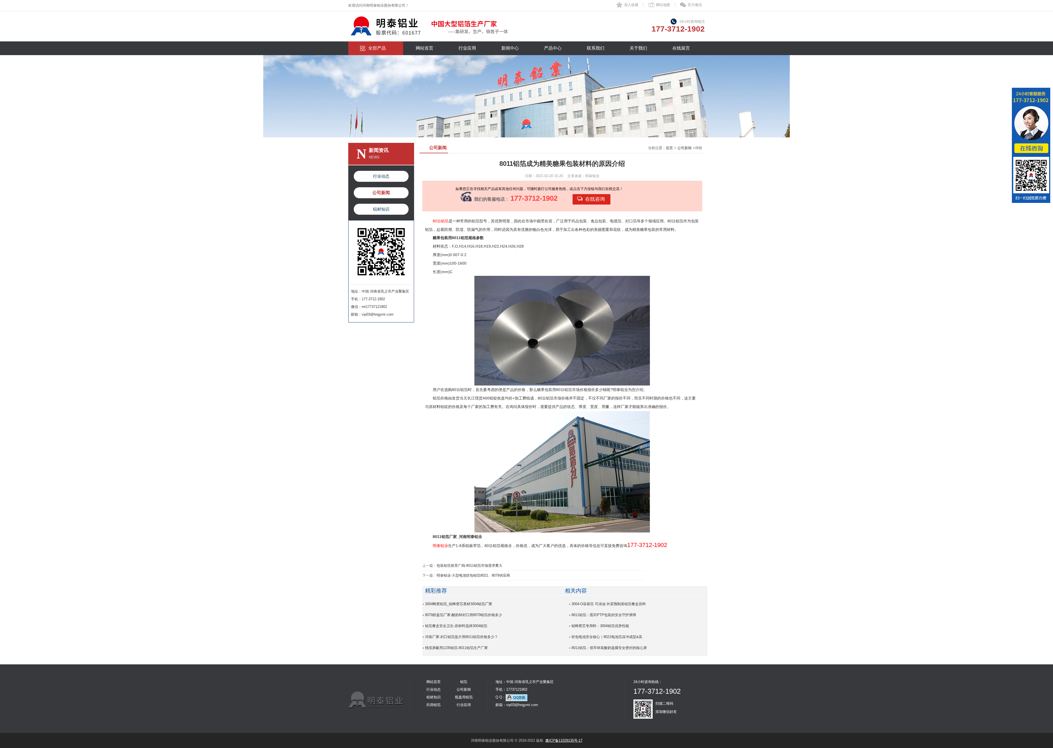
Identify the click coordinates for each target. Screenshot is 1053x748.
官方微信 (695, 5)
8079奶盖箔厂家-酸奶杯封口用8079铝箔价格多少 (463, 615)
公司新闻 (381, 192)
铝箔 (463, 682)
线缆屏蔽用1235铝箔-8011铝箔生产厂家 (456, 648)
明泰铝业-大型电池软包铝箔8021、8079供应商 (473, 575)
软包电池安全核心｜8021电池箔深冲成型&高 (606, 637)
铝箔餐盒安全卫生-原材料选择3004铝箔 (456, 626)
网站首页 (424, 48)
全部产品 (377, 48)
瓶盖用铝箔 (464, 697)
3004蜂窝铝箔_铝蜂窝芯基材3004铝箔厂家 (458, 604)
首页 (669, 148)
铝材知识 (381, 209)
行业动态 (381, 176)
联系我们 (595, 48)
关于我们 (638, 48)
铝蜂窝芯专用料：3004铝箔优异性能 (600, 626)
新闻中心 (510, 48)
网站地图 (663, 5)
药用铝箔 (433, 705)
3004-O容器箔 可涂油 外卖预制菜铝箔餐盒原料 (608, 604)
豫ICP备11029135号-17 (563, 740)
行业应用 (467, 48)
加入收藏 (631, 5)
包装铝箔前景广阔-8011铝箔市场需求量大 (469, 565)
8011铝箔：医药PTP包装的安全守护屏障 (603, 615)
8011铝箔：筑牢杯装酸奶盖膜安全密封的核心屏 (609, 648)
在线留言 (681, 48)
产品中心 (553, 48)
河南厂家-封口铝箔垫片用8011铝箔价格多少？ (461, 637)
